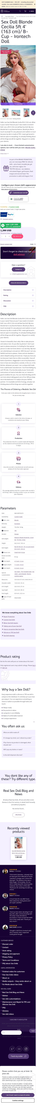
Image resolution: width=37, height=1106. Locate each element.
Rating (5, 295)
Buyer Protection (9, 617)
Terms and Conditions (10, 960)
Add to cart (18, 236)
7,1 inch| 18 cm (18, 564)
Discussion (7, 301)
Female (16, 534)
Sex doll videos (8, 1014)
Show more (3, 153)
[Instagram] (26, 1049)
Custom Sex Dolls (9, 620)
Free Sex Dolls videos (10, 975)
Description (7, 290)
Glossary (5, 1011)
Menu (32, 11)
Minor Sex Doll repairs (11, 623)
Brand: (6, 244)
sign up (4, 668)
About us (5, 978)
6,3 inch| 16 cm (18, 568)
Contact (5, 947)
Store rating (6, 951)
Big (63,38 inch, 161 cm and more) (24, 547)
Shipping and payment (11, 954)
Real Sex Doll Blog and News (13, 992)
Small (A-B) (17, 552)
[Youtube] (19, 1049)
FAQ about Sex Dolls (10, 963)
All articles (18, 815)
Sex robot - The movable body (23, 571)
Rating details (17, 118)
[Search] (20, 11)
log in (34, 665)
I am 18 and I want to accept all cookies (18, 1095)
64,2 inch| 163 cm (19, 549)
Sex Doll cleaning (9, 636)
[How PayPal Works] (7, 214)
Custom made (18, 517)
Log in (33, 1031)
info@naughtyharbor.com (19, 274)
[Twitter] (12, 1049)
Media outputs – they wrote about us (16, 981)
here (14, 1089)
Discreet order (7, 944)
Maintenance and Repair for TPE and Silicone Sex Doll (16, 1003)
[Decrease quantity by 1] (2, 236)
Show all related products (18, 283)
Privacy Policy (7, 957)
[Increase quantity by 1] (9, 236)
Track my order (17, 1056)
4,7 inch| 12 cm (18, 561)
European (17, 523)
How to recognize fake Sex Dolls (14, 629)
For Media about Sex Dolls (12, 984)
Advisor (5, 996)
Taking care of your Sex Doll (13, 626)
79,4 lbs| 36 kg (21, 540)
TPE (15, 530)
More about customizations (9, 189)
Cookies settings (17, 1100)
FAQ (4, 306)
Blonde (16, 520)
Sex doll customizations (11, 999)
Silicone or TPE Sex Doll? (11, 632)
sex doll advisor (24, 253)
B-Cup (23, 552)
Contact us (18, 269)
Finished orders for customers (13, 972)
